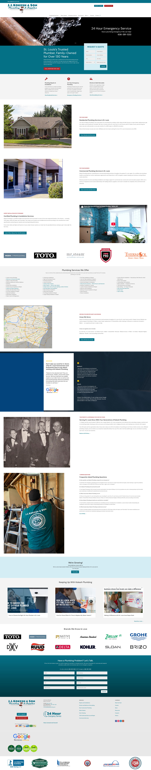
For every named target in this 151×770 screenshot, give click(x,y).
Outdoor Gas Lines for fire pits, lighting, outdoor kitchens (55, 286)
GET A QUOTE (21, 714)
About (86, 15)
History (116, 715)
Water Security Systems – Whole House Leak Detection (92, 283)
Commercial (81, 15)
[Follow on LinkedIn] (121, 721)
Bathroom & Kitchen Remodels (13, 279)
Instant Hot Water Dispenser (12, 288)
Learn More (24, 35)
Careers (117, 705)
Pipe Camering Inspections (123, 288)
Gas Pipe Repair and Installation (50, 288)
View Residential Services (88, 135)
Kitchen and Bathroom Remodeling (87, 705)
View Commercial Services (88, 189)
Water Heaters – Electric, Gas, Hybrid (51, 285)
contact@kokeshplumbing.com (49, 707)
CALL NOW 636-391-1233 (52, 68)
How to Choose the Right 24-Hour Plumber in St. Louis (24, 615)
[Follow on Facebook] (116, 721)
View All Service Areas (87, 339)
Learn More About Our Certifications (15, 233)
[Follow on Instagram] (118, 721)
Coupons (92, 15)
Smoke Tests (120, 289)
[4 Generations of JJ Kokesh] (37, 467)
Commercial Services (84, 718)
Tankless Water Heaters (48, 283)
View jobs (75, 572)
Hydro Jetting (120, 291)
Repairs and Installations (84, 702)
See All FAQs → (82, 513)
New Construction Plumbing (85, 707)
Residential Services (53, 15)
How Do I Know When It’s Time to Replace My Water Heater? (74, 615)
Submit (103, 66)
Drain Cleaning (82, 713)
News (116, 707)
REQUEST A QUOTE (98, 5)
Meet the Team (118, 702)
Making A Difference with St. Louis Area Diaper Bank (119, 615)
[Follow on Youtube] (123, 721)
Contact (97, 15)
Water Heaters (64, 15)
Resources (117, 710)
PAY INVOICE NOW (108, 5)
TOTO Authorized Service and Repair (87, 715)
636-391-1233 (72, 669)
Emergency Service (72, 15)
